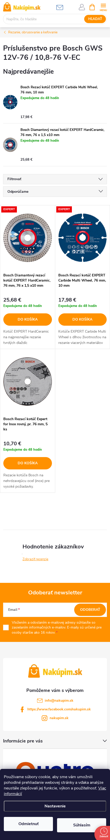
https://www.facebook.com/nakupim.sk (59, 709)
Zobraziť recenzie (35, 559)
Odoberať (90, 609)
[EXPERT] (27, 238)
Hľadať (95, 19)
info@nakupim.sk (59, 700)
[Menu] (103, 7)
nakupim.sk (59, 718)
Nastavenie (55, 806)
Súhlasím (81, 825)
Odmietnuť (28, 824)
